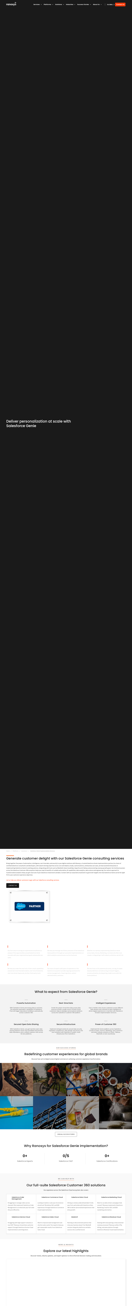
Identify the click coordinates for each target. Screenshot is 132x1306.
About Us (96, 4)
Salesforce (24, 851)
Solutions (58, 4)
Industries (69, 4)
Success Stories (83, 4)
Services (36, 4)
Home (8, 851)
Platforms (47, 4)
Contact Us (120, 4)
